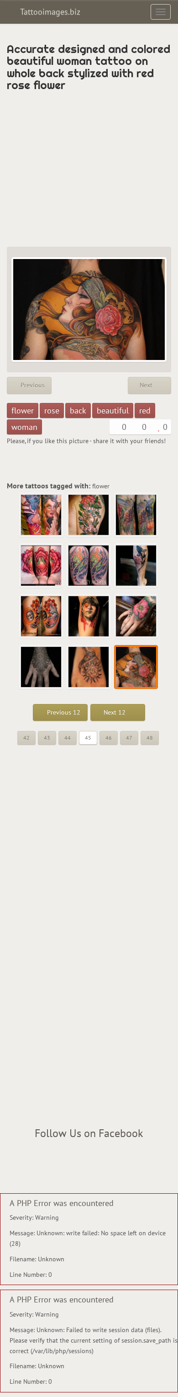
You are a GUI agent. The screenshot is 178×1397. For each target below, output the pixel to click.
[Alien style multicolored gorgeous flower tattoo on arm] (89, 566)
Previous (32, 385)
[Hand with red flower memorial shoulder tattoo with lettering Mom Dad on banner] (89, 515)
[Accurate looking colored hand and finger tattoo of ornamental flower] (41, 667)
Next (147, 385)
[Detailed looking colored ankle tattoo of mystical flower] (41, 566)
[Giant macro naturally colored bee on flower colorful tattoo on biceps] (136, 515)
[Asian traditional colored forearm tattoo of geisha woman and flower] (41, 515)
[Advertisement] (89, 169)
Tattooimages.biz (49, 11)
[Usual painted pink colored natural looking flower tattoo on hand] (136, 616)
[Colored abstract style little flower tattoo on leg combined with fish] (136, 566)
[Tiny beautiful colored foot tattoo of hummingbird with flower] (89, 667)
